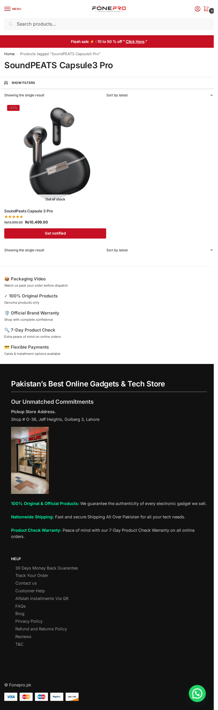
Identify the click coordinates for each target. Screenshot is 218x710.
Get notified (55, 233)
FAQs (20, 606)
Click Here (135, 41)
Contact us (26, 583)
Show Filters (23, 83)
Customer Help (30, 590)
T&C (19, 644)
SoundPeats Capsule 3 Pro (28, 211)
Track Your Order (31, 575)
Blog (19, 613)
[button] (207, 9)
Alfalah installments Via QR (41, 598)
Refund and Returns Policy (41, 629)
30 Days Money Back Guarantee (46, 568)
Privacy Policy (29, 621)
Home (9, 54)
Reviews (23, 636)
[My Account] (197, 9)
